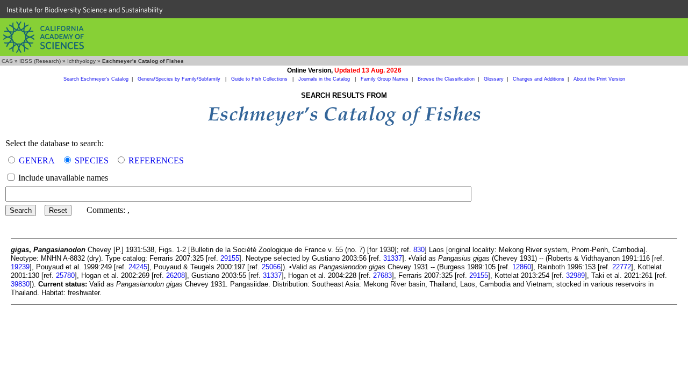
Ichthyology (81, 61)
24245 (137, 267)
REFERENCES (156, 160)
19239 (20, 267)
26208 (175, 275)
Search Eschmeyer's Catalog (95, 79)
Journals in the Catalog (325, 79)
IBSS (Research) (40, 61)
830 (419, 250)
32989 (575, 275)
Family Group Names (384, 79)
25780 (65, 275)
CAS (7, 61)
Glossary (494, 79)
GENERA (37, 160)
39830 (20, 284)
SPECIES (92, 160)
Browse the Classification (446, 79)
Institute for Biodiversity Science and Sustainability (84, 9)
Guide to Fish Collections (260, 79)
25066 (271, 267)
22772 (621, 267)
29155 (229, 258)
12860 (521, 267)
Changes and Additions (538, 79)
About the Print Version (599, 79)
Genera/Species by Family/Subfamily (180, 79)
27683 (382, 275)
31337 (392, 258)
